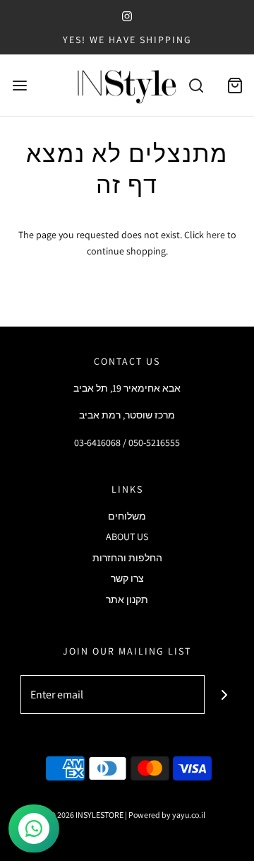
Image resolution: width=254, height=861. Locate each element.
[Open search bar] (195, 85)
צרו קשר (127, 578)
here (215, 234)
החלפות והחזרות (127, 557)
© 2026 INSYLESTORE (86, 814)
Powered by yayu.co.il (166, 814)
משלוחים (127, 516)
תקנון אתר (127, 599)
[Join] (224, 694)
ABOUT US (127, 536)
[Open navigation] (19, 85)
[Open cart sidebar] (234, 85)
